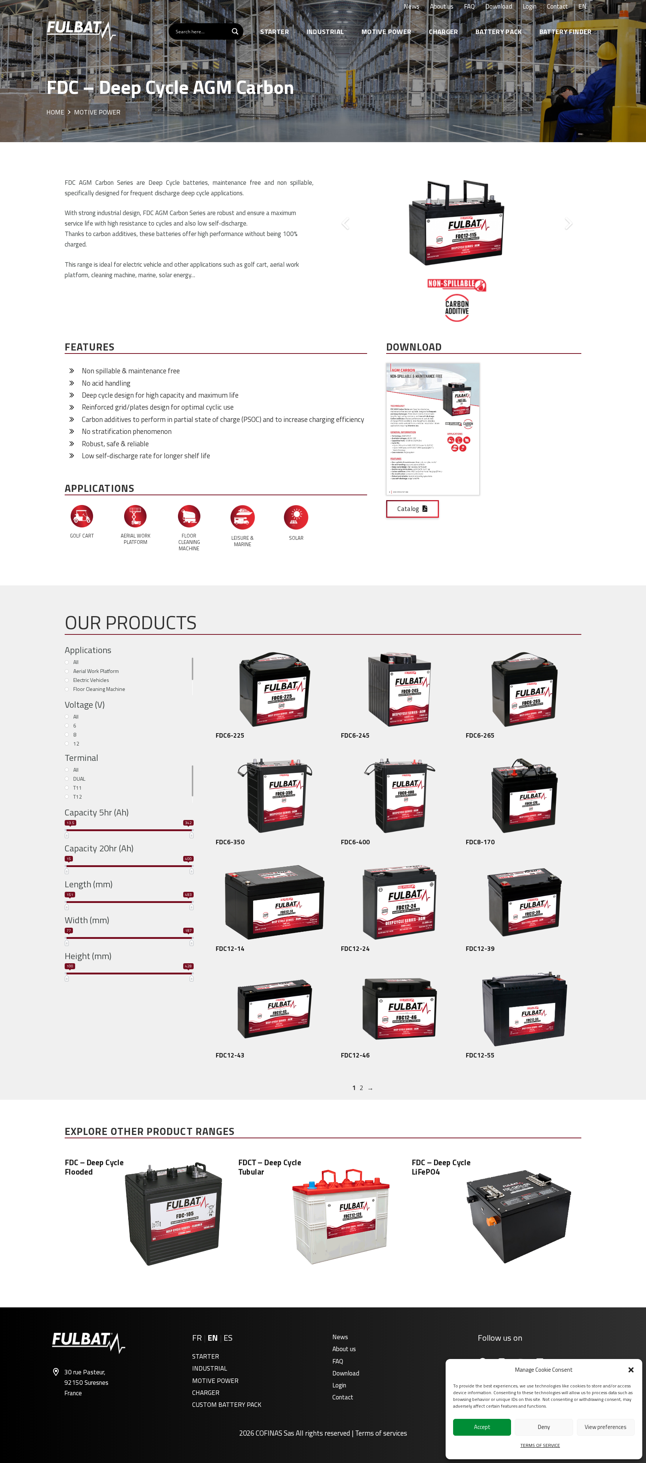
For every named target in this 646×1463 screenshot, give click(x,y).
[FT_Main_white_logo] (81, 31)
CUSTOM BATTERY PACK (226, 1405)
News (340, 1337)
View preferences (606, 1427)
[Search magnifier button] (235, 31)
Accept (482, 1427)
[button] (631, 1370)
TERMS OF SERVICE (540, 1445)
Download (345, 1373)
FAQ (337, 1361)
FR (197, 1337)
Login (339, 1385)
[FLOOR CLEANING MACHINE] (189, 517)
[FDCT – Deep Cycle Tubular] (323, 1214)
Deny (544, 1427)
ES (228, 1337)
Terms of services (381, 1433)
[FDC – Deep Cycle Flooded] (149, 1214)
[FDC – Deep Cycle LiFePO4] (496, 1214)
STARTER (205, 1356)
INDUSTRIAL (209, 1368)
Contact (342, 1397)
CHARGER (205, 1393)
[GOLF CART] (82, 517)
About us (344, 1349)
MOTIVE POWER (215, 1381)
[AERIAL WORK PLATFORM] (135, 517)
